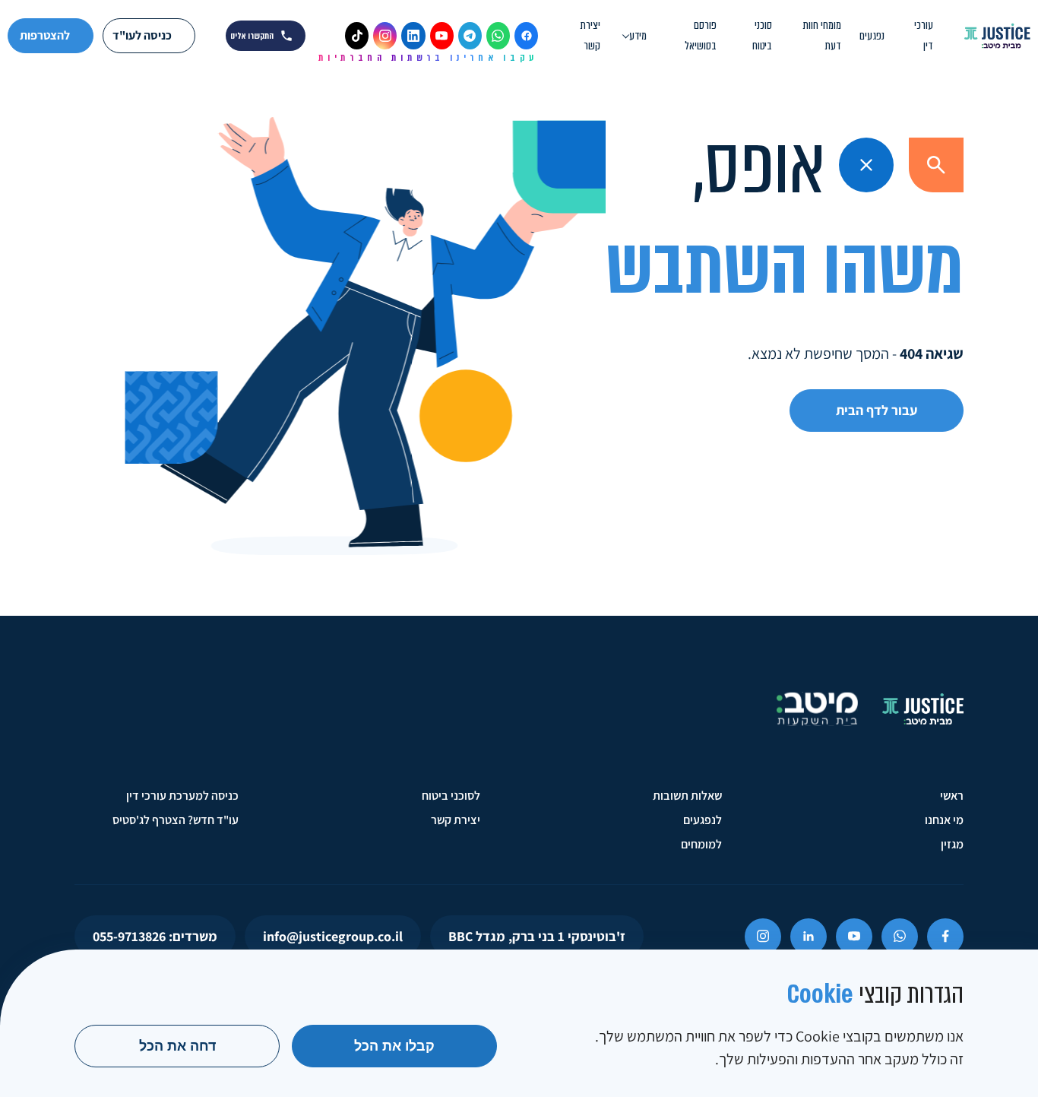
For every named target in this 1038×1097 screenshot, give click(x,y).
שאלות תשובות (687, 796)
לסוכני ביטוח (451, 796)
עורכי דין (923, 35)
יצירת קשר (590, 35)
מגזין (952, 844)
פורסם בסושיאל (701, 35)
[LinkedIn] (413, 35)
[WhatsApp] (498, 35)
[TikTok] (357, 35)
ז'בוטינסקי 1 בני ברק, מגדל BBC (536, 936)
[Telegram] (470, 35)
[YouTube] (442, 35)
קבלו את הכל (394, 1046)
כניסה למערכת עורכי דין (182, 796)
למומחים (701, 844)
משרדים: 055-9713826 (155, 936)
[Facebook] (526, 35)
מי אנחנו (944, 820)
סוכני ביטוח (762, 35)
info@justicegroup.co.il (333, 936)
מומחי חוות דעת (822, 35)
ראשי (952, 796)
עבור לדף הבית (876, 410)
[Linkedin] (808, 936)
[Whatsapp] (899, 936)
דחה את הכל (177, 1046)
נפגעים (872, 35)
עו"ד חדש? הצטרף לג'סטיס (175, 820)
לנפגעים (702, 820)
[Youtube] (854, 936)
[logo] (997, 36)
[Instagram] (385, 35)
